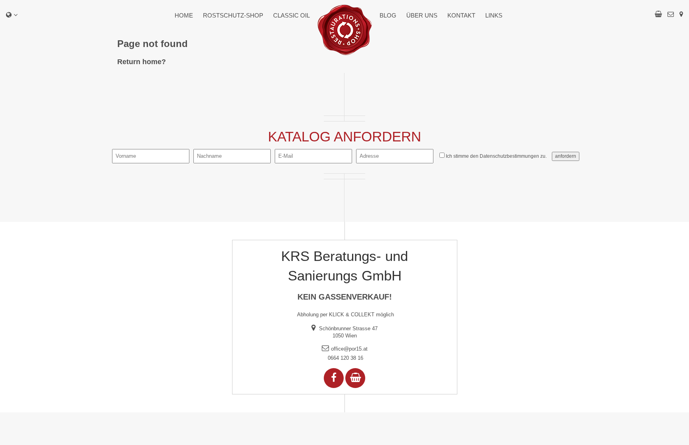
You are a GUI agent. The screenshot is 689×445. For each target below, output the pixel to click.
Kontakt (461, 15)
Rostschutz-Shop (233, 15)
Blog (388, 15)
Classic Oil (291, 15)
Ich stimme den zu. (496, 156)
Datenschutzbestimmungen (509, 156)
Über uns (421, 15)
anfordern (565, 156)
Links (493, 15)
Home (184, 15)
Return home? (141, 62)
